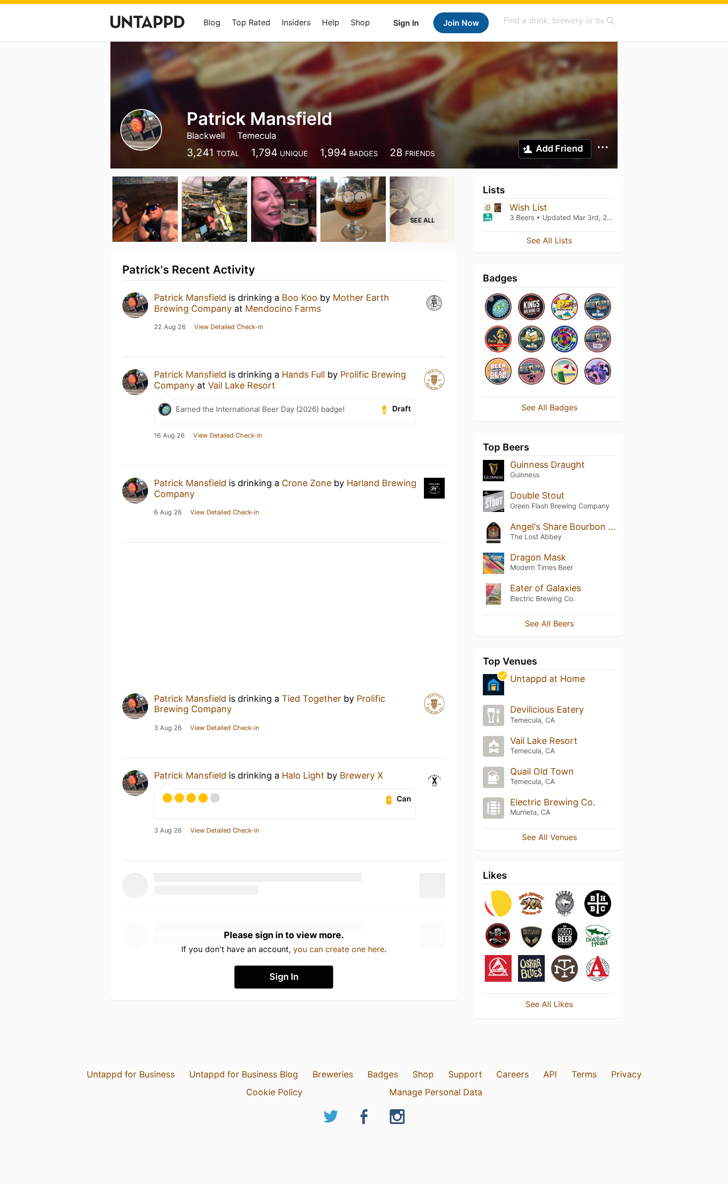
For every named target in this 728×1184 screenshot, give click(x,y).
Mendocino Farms (283, 308)
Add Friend (559, 148)
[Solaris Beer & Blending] (498, 904)
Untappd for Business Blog (243, 1074)
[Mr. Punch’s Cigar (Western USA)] (498, 340)
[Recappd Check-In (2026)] (564, 307)
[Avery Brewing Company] (597, 969)
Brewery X (361, 775)
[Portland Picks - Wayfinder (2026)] (597, 307)
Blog (212, 22)
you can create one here (338, 949)
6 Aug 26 (168, 512)
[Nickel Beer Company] (564, 904)
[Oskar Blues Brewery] (531, 969)
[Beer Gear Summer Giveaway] (498, 372)
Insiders (296, 22)
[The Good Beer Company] (564, 936)
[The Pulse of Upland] (531, 307)
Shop (360, 22)
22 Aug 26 (170, 327)
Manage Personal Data (435, 1092)
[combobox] (560, 20)
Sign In (406, 23)
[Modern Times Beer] (564, 969)
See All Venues (549, 837)
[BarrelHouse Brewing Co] (597, 904)
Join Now (461, 23)
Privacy (626, 1074)
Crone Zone (306, 483)
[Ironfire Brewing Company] (498, 936)
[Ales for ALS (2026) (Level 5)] (531, 340)
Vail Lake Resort (241, 385)
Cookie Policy (274, 1092)
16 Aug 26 (169, 435)
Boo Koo (299, 297)
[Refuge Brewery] (531, 936)
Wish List (528, 207)
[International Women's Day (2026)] (597, 372)
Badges (382, 1074)
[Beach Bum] (564, 372)
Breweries (332, 1074)
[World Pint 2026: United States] (564, 340)
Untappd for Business (131, 1074)
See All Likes (549, 1004)
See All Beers (549, 623)
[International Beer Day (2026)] (498, 307)
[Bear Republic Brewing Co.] (531, 904)
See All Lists (549, 240)
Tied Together (311, 698)
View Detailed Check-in (228, 327)
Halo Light (303, 775)
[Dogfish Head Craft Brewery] (597, 936)
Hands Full (303, 374)
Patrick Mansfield (190, 297)
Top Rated (251, 22)
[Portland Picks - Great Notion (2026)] (531, 372)
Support (465, 1074)
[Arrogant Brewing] (498, 969)
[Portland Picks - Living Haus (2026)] (597, 340)
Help (330, 22)
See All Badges (549, 407)
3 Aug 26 (168, 728)
